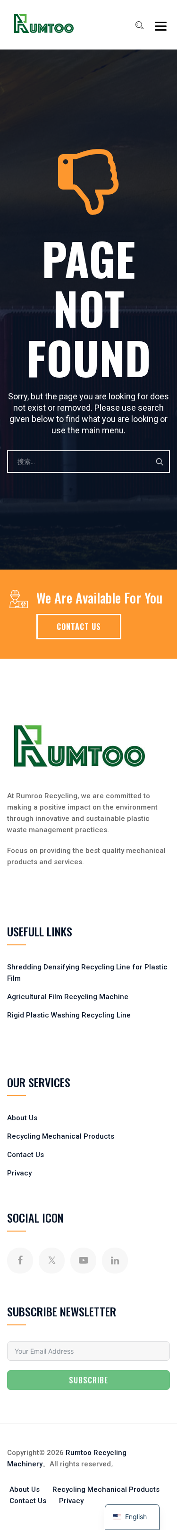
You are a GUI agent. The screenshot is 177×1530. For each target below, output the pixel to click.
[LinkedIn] (115, 1261)
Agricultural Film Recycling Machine (67, 996)
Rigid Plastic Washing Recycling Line (69, 1015)
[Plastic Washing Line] (44, 23)
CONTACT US (79, 626)
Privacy (19, 1173)
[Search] (139, 25)
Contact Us (25, 1154)
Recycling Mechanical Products (60, 1136)
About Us (22, 1118)
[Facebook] (20, 1261)
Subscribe (88, 1380)
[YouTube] (83, 1261)
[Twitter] (52, 1261)
